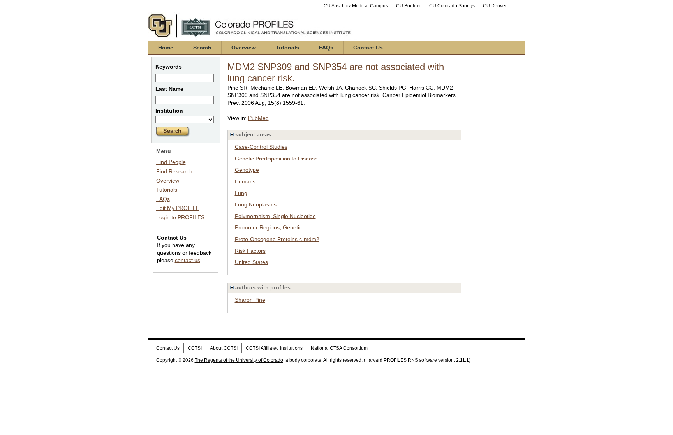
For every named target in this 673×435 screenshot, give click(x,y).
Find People (171, 162)
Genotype (247, 170)
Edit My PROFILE (177, 208)
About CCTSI (224, 348)
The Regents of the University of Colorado (239, 360)
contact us (187, 260)
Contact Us (368, 47)
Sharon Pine (250, 300)
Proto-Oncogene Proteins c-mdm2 (277, 239)
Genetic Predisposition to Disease (276, 158)
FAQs (326, 47)
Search (202, 47)
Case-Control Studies (261, 147)
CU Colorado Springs (452, 6)
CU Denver (495, 6)
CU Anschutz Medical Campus (356, 6)
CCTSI (195, 348)
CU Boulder (408, 6)
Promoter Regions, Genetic (268, 227)
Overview (243, 47)
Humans (245, 181)
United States (251, 262)
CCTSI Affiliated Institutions (274, 348)
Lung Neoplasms (256, 204)
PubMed (258, 118)
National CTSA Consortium (339, 348)
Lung (241, 193)
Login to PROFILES (180, 217)
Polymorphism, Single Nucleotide (275, 216)
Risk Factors (250, 251)
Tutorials (287, 47)
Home (165, 47)
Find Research (174, 171)
